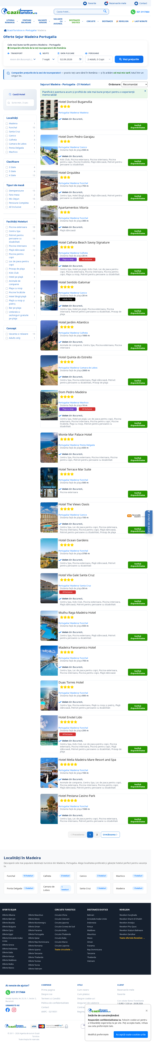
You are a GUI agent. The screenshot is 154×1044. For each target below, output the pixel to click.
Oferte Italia (7, 952)
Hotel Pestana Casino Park (77, 796)
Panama (91, 945)
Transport (16, 53)
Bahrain (90, 915)
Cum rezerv (83, 989)
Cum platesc (83, 994)
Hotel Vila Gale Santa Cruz (76, 575)
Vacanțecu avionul (58, 21)
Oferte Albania (8, 915)
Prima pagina (48, 989)
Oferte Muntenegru (37, 922)
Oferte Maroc (8, 967)
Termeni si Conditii (50, 998)
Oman (90, 942)
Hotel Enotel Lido (70, 717)
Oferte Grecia (8, 944)
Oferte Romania (35, 945)
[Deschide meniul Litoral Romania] (18, 21)
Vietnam (91, 961)
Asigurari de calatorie (88, 1002)
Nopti (45, 53)
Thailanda (91, 957)
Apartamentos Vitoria (73, 207)
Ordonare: (115, 84)
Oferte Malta (8, 964)
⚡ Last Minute (139, 21)
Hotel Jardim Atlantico (74, 322)
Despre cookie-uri (86, 998)
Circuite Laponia (62, 945)
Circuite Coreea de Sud (65, 926)
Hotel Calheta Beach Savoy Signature (84, 242)
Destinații (107, 21)
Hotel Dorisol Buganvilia (75, 102)
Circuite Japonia (62, 922)
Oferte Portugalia (36, 934)
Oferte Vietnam (35, 968)
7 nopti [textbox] (46, 59)
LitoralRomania (10, 21)
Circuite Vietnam (62, 919)
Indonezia (91, 922)
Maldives (91, 930)
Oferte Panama (35, 930)
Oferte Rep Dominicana (38, 942)
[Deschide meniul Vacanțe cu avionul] (66, 21)
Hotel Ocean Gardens (73, 540)
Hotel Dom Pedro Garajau (76, 137)
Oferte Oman (34, 926)
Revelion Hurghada (128, 915)
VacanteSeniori (42, 21)
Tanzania (91, 953)
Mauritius (91, 934)
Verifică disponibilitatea (138, 126)
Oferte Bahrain (8, 919)
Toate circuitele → (64, 949)
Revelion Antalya (127, 922)
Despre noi (46, 994)
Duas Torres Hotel (71, 682)
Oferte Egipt (7, 934)
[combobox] (47, 59)
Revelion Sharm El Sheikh (131, 919)
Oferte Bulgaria (9, 926)
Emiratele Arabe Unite (97, 919)
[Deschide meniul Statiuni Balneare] (34, 21)
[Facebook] (8, 1010)
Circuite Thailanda (63, 934)
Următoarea (109, 834)
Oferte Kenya (8, 956)
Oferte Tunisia (34, 961)
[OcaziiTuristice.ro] (19, 11)
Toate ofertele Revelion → (132, 938)
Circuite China (61, 915)
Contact (143, 3)
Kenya (90, 926)
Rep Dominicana (94, 949)
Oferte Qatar (34, 938)
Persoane (93, 53)
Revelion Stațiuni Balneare (131, 930)
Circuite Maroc (61, 942)
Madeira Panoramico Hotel (77, 647)
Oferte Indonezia (9, 948)
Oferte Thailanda (35, 957)
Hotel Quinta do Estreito (75, 357)
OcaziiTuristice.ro (15, 30)
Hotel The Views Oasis (74, 504)
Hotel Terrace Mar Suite (75, 469)
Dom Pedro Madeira (73, 392)
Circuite (91, 21)
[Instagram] (14, 1010)
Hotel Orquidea (69, 173)
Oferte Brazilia (8, 922)
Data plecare (67, 53)
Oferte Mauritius (35, 915)
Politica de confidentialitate (55, 1002)
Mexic (89, 938)
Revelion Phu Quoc (128, 926)
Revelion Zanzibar (127, 934)
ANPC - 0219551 (49, 1011)
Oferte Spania (34, 949)
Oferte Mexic (34, 919)
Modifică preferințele (98, 1034)
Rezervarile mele (117, 3)
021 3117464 (143, 11)
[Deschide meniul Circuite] (98, 21)
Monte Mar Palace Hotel (75, 434)
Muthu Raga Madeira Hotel (77, 613)
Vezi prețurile (131, 59)
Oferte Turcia (34, 965)
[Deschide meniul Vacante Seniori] (50, 21)
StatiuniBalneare (26, 21)
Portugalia (31, 30)
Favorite (92, 3)
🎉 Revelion (122, 21)
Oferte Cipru (7, 930)
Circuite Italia (60, 938)
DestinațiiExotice (74, 21)
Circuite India (60, 930)
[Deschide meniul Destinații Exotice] (83, 21)
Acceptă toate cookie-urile (131, 1034)
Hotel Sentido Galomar (74, 282)
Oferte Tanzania (35, 953)
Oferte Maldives (9, 960)
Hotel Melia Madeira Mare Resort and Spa (87, 760)
